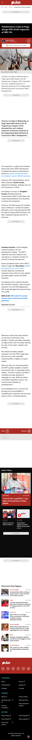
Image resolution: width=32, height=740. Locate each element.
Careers (21, 685)
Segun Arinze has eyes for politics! (8, 523)
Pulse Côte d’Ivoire (4, 723)
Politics (10, 7)
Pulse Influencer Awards (24, 704)
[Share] (28, 41)
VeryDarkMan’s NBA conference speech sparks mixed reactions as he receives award (20, 593)
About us (4, 696)
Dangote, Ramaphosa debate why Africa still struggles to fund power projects (20, 638)
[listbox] (17, 520)
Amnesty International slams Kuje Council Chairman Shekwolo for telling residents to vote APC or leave (20, 605)
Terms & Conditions (4, 707)
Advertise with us (5, 701)
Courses (21, 688)
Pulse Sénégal (23, 715)
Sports (21, 681)
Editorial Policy (23, 700)
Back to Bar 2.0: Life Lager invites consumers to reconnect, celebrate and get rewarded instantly (19, 617)
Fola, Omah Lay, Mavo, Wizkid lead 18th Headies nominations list (19, 649)
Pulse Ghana (5, 715)
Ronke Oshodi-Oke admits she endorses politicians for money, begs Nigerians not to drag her (19, 628)
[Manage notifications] (28, 736)
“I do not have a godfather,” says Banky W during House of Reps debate (15, 500)
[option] (9, 520)
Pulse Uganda (23, 719)
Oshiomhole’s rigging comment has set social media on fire (23, 525)
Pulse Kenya (5, 719)
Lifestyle (13, 612)
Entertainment (14, 589)
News (5, 7)
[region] (16, 520)
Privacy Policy (23, 696)
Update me (5, 437)
